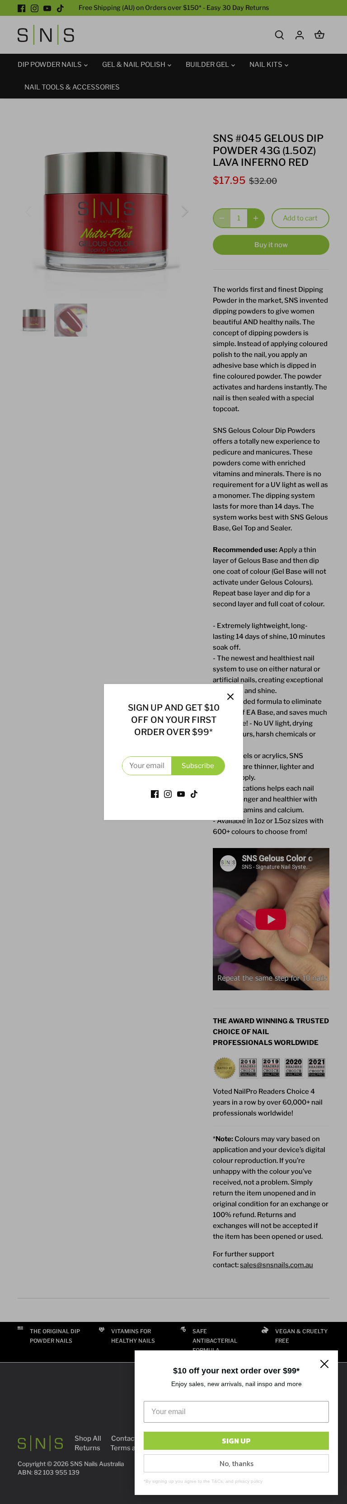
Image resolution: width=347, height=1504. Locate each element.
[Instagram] (168, 793)
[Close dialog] (324, 1364)
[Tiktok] (194, 793)
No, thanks (236, 1463)
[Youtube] (181, 793)
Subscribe (198, 766)
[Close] (230, 697)
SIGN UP (236, 1440)
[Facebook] (155, 793)
